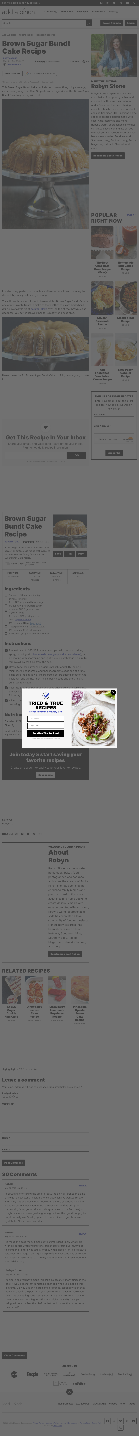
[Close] (113, 692)
